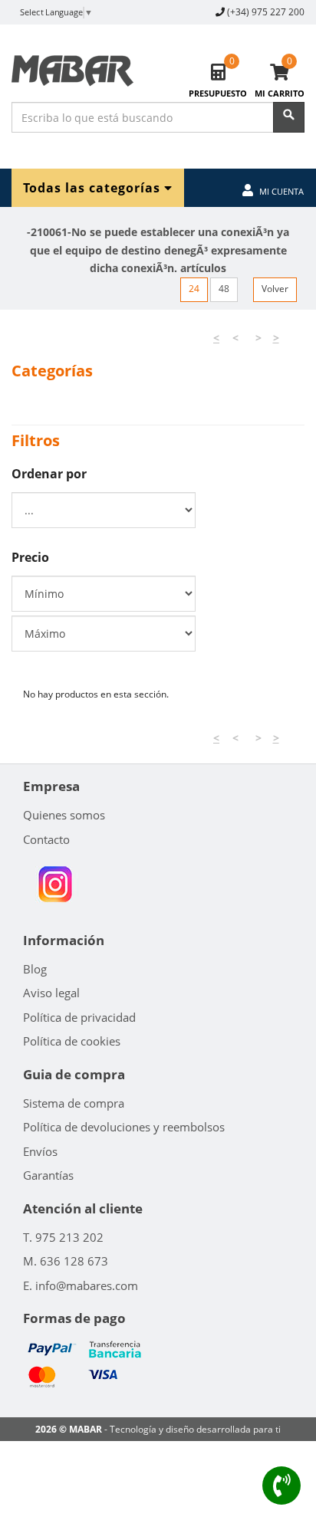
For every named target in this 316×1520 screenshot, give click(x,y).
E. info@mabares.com (80, 1285)
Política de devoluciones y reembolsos (124, 1126)
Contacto (46, 839)
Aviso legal (51, 992)
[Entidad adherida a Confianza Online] (55, 884)
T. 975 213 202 (63, 1237)
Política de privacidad (79, 1017)
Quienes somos (64, 814)
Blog (35, 969)
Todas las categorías (93, 187)
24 (194, 288)
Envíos (40, 1151)
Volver (275, 288)
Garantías (48, 1175)
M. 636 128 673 (65, 1261)
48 (224, 288)
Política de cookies (71, 1041)
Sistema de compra (73, 1103)
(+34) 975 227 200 (265, 11)
